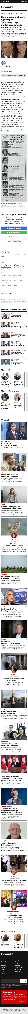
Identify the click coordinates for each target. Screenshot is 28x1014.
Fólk (2, 964)
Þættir (3, 973)
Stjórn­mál (15, 285)
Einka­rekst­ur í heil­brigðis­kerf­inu (8, 277)
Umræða (3, 967)
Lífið (2, 971)
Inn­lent (11, 280)
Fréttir (3, 13)
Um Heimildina (19, 967)
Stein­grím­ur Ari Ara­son (6, 285)
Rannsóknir (4, 962)
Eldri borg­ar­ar (19, 277)
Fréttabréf (17, 965)
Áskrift (16, 964)
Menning (3, 965)
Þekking (3, 969)
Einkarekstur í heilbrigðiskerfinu (14, 13)
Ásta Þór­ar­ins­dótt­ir (17, 275)
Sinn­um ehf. (4, 282)
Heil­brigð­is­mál (5, 280)
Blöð (16, 962)
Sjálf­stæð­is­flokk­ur (12, 282)
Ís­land (15, 280)
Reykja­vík (20, 280)
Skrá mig (23, 981)
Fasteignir (17, 960)
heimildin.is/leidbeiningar (14, 241)
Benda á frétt (18, 969)
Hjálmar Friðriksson (7, 67)
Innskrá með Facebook (14, 228)
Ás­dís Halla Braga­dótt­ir (6, 275)
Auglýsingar (18, 971)
